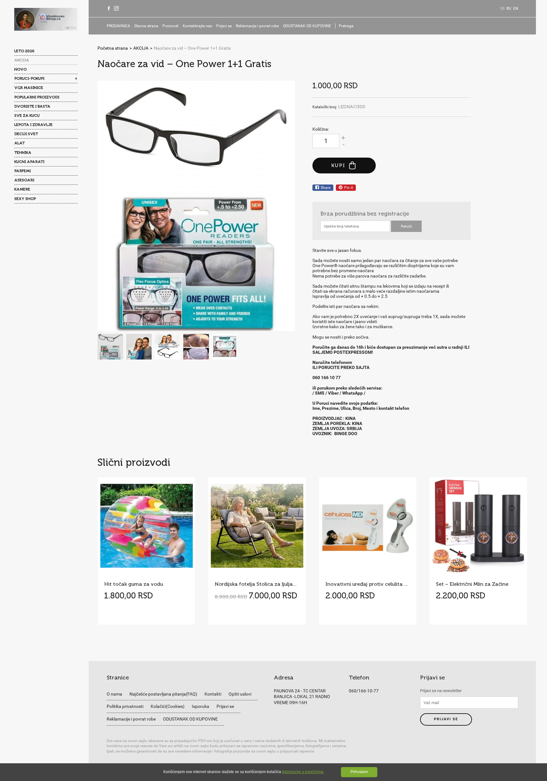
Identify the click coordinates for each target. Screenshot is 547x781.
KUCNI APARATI (29, 161)
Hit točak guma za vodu (133, 584)
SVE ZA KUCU (27, 115)
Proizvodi (170, 26)
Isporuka (200, 706)
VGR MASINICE (28, 87)
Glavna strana (146, 26)
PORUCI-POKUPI (29, 78)
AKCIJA (21, 60)
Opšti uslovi (240, 694)
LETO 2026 (24, 51)
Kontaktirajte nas (197, 26)
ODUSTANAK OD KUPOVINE (307, 26)
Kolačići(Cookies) (168, 706)
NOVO (20, 69)
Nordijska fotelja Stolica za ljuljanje (257, 584)
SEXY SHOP (25, 199)
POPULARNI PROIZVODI (36, 97)
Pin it (348, 187)
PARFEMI (22, 171)
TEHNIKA (22, 152)
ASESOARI (24, 180)
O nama (114, 694)
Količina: (320, 129)
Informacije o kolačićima (303, 772)
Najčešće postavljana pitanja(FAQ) (163, 694)
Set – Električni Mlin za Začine (472, 584)
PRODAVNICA (118, 26)
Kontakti (212, 694)
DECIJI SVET (26, 134)
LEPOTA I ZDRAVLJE (33, 124)
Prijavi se (224, 26)
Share (325, 187)
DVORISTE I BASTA (32, 106)
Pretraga (346, 26)
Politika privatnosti (125, 706)
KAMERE (22, 189)
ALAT (19, 143)
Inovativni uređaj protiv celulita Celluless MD (367, 584)
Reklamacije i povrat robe (257, 26)
